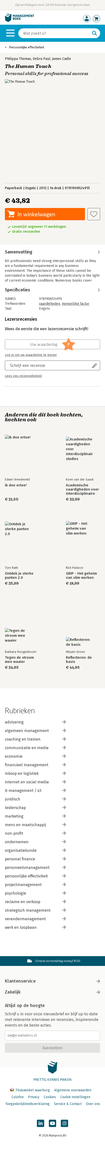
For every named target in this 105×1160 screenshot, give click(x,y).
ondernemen (17, 842)
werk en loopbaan (21, 927)
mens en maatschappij (25, 824)
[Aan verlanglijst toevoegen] (93, 214)
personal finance (20, 859)
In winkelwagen (36, 214)
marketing (14, 816)
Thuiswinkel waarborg (32, 1090)
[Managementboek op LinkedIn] (40, 1123)
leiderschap (15, 807)
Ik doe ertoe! (16, 485)
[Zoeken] (94, 33)
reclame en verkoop (22, 901)
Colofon (17, 1097)
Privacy (33, 1097)
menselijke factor (75, 304)
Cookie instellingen (75, 1097)
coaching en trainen (23, 739)
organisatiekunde (21, 850)
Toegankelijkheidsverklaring (27, 1104)
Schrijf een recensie (27, 365)
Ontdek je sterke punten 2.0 (19, 575)
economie (13, 756)
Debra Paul (41, 59)
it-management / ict (23, 790)
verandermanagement (25, 919)
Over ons (93, 1104)
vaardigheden (49, 304)
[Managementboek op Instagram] (64, 1123)
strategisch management (28, 910)
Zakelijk (13, 992)
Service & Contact (68, 1104)
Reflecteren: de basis (79, 660)
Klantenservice (20, 981)
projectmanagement (23, 884)
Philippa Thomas (18, 59)
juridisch (12, 799)
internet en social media (27, 782)
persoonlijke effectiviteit (26, 876)
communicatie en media (27, 747)
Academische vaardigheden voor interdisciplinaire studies (82, 489)
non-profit (14, 833)
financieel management (26, 765)
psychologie (15, 893)
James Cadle (61, 59)
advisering (14, 722)
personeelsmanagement (27, 867)
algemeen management (27, 730)
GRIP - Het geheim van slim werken (81, 575)
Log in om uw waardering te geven (31, 355)
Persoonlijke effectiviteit (26, 47)
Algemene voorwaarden (72, 1090)
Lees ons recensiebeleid (23, 376)
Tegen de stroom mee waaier (19, 660)
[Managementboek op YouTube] (52, 1123)
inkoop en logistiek (22, 773)
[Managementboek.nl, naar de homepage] (19, 21)
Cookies (50, 1097)
